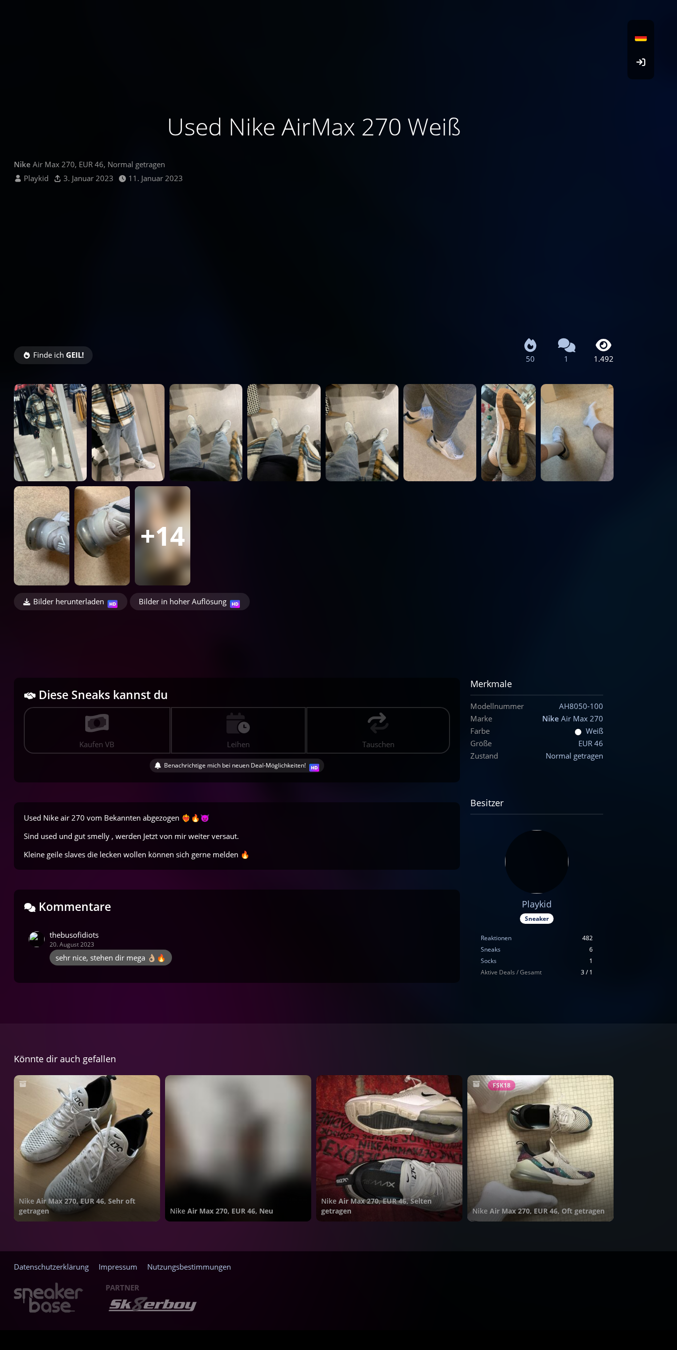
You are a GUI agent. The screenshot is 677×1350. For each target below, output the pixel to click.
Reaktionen (496, 938)
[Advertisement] (313, 258)
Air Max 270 (572, 718)
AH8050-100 (581, 706)
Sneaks (491, 949)
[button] (640, 37)
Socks (489, 961)
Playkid (36, 178)
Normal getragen (574, 756)
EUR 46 (590, 743)
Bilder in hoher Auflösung (182, 601)
